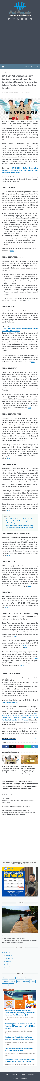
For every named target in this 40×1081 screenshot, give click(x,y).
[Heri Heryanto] (20, 9)
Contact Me (22, 1074)
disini (12, 251)
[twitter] (18, 19)
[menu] (4, 66)
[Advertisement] (20, 42)
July (8, 964)
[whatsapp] (27, 746)
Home (8, 1074)
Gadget (5, 978)
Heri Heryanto (23, 1078)
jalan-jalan (26, 981)
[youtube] (22, 19)
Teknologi (5, 981)
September (10, 958)
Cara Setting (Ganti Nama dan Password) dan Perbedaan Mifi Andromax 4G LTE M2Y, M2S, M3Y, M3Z (20, 1026)
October (9, 955)
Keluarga (12, 978)
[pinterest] (20, 746)
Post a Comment (25, 92)
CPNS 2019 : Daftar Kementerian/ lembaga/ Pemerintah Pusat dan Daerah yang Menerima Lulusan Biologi (20, 170)
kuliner (33, 981)
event (18, 981)
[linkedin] (26, 19)
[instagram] (9, 19)
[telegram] (34, 746)
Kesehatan (20, 978)
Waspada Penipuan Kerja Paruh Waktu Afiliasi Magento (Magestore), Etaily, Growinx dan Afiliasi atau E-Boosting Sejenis (20, 1013)
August (9, 961)
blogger (13, 981)
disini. (29, 300)
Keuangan (28, 978)
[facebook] (13, 19)
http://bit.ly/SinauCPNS (9, 702)
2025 (7, 952)
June (8, 967)
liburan (5, 985)
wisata (11, 985)
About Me (14, 1074)
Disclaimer (31, 1074)
